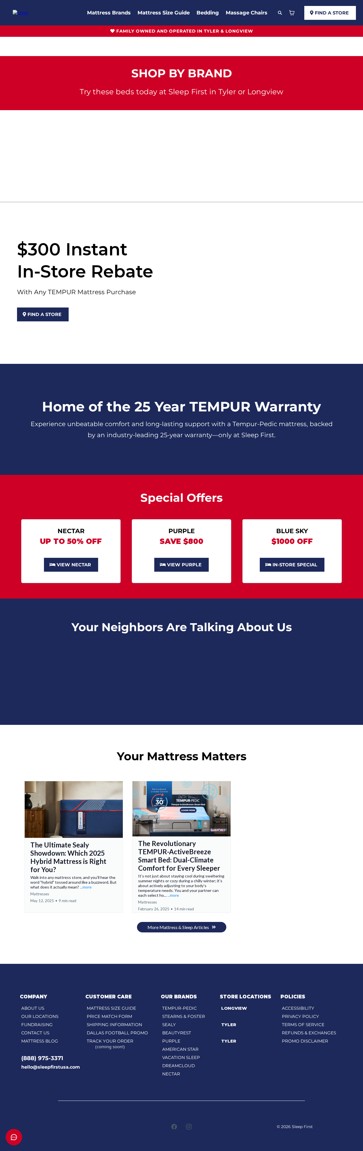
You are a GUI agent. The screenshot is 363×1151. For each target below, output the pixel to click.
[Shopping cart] (292, 13)
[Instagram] (189, 1126)
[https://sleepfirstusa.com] (21, 12)
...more (86, 887)
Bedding (208, 13)
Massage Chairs (246, 13)
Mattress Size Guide (164, 13)
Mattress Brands (109, 13)
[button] (74, 846)
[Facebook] (174, 1126)
